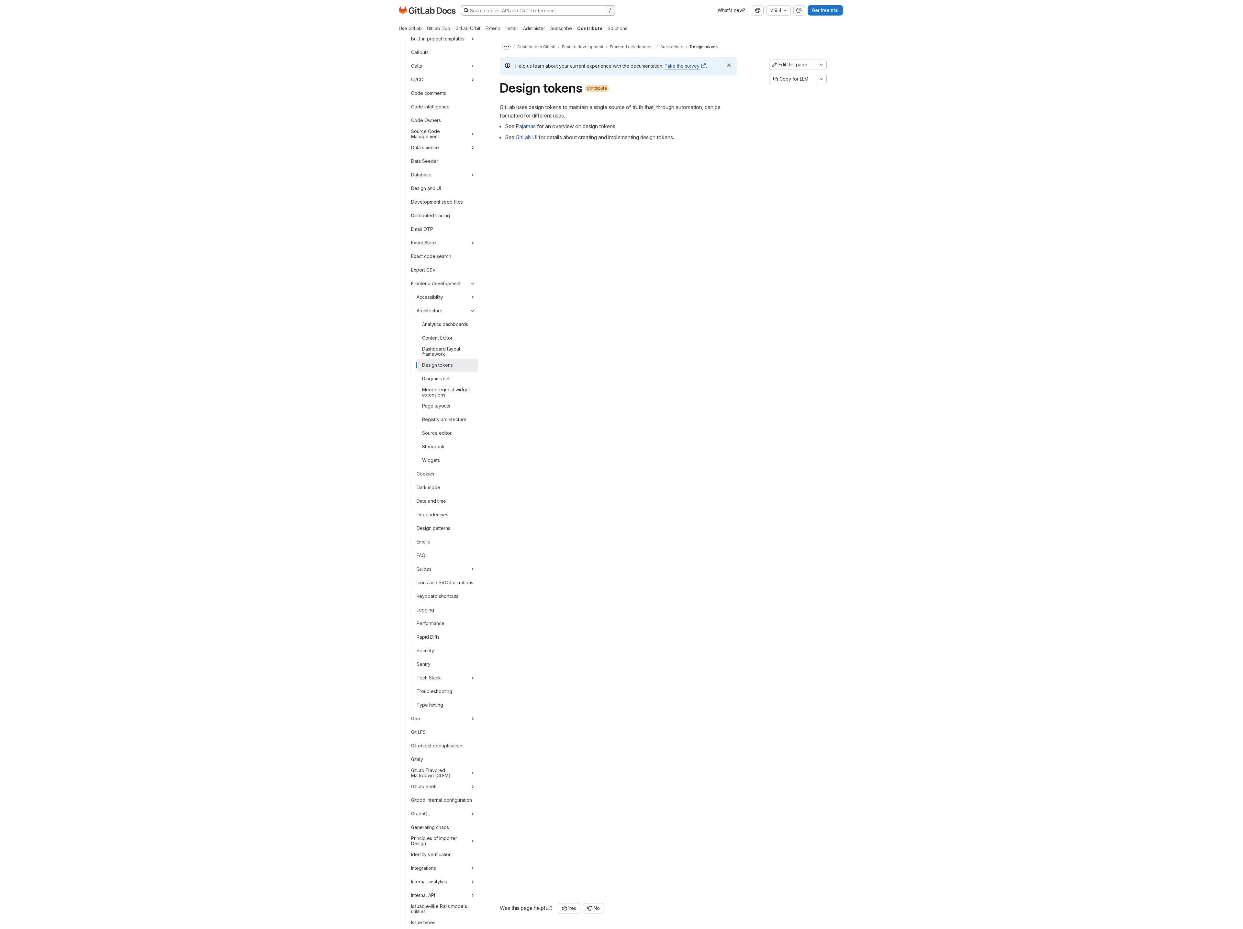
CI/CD (417, 79)
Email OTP (422, 229)
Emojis (423, 541)
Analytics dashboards (445, 324)
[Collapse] (472, 283)
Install (512, 28)
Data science (425, 147)
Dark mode (428, 487)
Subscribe (561, 28)
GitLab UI (526, 137)
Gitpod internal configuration (441, 800)
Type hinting (430, 705)
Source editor (437, 433)
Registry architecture (444, 419)
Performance (430, 623)
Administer (534, 28)
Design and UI (426, 188)
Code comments (428, 93)
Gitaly (417, 759)
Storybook (433, 446)
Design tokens (437, 365)
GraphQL (420, 813)
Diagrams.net (436, 378)
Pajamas (526, 126)
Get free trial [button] (825, 10)
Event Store (423, 242)
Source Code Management (425, 134)
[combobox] (758, 10)
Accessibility (430, 297)
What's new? (731, 10)
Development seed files (437, 202)
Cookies (425, 473)
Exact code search (431, 256)
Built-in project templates (438, 38)
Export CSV (423, 270)
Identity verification (431, 854)
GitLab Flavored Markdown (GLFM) (431, 772)
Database (421, 174)
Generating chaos (430, 827)
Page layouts (436, 406)
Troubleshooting (434, 691)
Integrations (423, 868)
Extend (493, 28)
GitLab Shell (424, 786)
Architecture (429, 310)
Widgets (431, 460)
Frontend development (436, 283)
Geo (415, 718)
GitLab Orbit (467, 28)
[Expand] (472, 39)
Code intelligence (430, 106)
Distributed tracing (430, 215)
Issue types (423, 922)
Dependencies (432, 514)
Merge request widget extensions (446, 392)
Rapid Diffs (428, 637)
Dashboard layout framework (441, 351)
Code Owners (426, 120)
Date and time (431, 501)
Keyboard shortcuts (437, 596)
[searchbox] (538, 10)
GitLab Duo (438, 28)
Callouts (420, 52)
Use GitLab (410, 28)
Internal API (423, 895)
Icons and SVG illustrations (445, 582)
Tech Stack (429, 677)
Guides (424, 569)
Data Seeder (424, 161)
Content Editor (437, 338)
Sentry (424, 664)
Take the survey (682, 66)
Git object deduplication (436, 745)
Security (425, 650)
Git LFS (418, 732)
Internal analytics (429, 881)
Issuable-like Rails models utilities (439, 908)
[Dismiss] (729, 65)
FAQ (421, 555)
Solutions (617, 28)
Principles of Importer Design (434, 840)
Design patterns (433, 528)
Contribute (589, 28)
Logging (425, 609)
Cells (416, 66)
